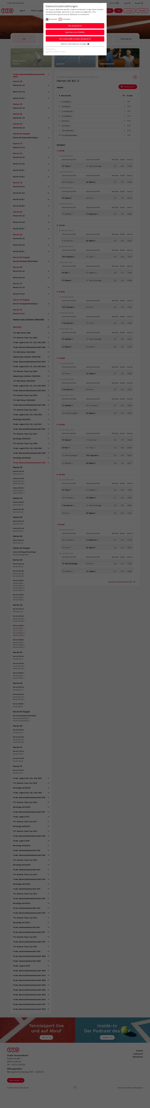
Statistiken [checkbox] (66, 19)
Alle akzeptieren (75, 25)
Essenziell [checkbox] (53, 19)
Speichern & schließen (75, 32)
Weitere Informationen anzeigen (74, 44)
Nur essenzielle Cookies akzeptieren (75, 39)
